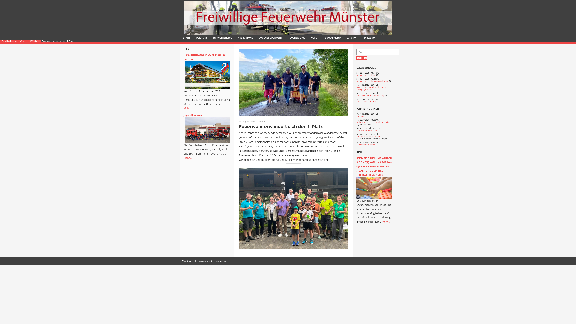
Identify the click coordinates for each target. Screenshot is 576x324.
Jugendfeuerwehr (270, 37)
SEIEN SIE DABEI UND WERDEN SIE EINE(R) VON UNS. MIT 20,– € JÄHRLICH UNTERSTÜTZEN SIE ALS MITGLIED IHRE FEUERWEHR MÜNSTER (374, 166)
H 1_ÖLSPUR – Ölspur (366, 75)
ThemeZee (219, 260)
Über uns (201, 37)
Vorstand (360, 116)
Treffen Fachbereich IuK (367, 130)
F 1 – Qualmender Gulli (366, 101)
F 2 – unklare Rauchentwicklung (370, 95)
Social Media (333, 37)
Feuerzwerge (296, 37)
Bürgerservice (222, 37)
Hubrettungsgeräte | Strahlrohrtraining (374, 122)
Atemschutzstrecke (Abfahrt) (369, 136)
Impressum (368, 37)
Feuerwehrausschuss (365, 144)
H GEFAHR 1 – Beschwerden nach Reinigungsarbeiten (371, 88)
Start (186, 37)
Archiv (351, 37)
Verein (315, 37)
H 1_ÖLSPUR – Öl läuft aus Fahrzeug (372, 81)
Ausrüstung (245, 37)
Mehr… (188, 108)
